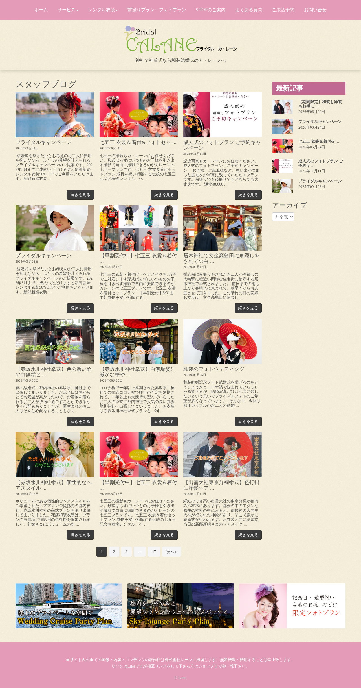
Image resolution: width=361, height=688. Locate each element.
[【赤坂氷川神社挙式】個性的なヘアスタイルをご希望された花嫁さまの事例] (55, 454)
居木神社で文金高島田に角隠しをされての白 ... (221, 258)
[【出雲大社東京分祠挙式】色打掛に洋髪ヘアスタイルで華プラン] (222, 454)
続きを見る (80, 195)
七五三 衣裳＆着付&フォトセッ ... (138, 142)
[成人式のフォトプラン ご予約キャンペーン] (222, 114)
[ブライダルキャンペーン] (55, 114)
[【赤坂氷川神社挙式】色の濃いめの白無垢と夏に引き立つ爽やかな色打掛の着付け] (55, 341)
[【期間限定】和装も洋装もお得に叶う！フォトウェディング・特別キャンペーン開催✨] (282, 107)
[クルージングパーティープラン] (69, 605)
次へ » (171, 552)
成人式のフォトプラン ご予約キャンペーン (222, 145)
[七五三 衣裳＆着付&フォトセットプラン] (139, 114)
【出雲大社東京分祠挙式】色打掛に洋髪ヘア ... (221, 485)
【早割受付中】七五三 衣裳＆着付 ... (138, 258)
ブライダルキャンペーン (43, 142)
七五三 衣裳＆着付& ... (318, 141)
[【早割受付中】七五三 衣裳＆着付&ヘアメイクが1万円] (139, 228)
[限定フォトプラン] (292, 605)
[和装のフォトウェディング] (222, 341)
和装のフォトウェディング (213, 369)
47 (154, 552)
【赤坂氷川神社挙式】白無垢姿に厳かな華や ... (138, 371)
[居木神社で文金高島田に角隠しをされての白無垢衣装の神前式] (222, 228)
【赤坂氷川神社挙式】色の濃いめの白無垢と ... (54, 371)
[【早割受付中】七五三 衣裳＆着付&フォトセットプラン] (139, 454)
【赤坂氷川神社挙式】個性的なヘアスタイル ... (54, 485)
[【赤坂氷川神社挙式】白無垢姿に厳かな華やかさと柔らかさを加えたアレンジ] (139, 341)
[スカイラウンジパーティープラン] (180, 605)
